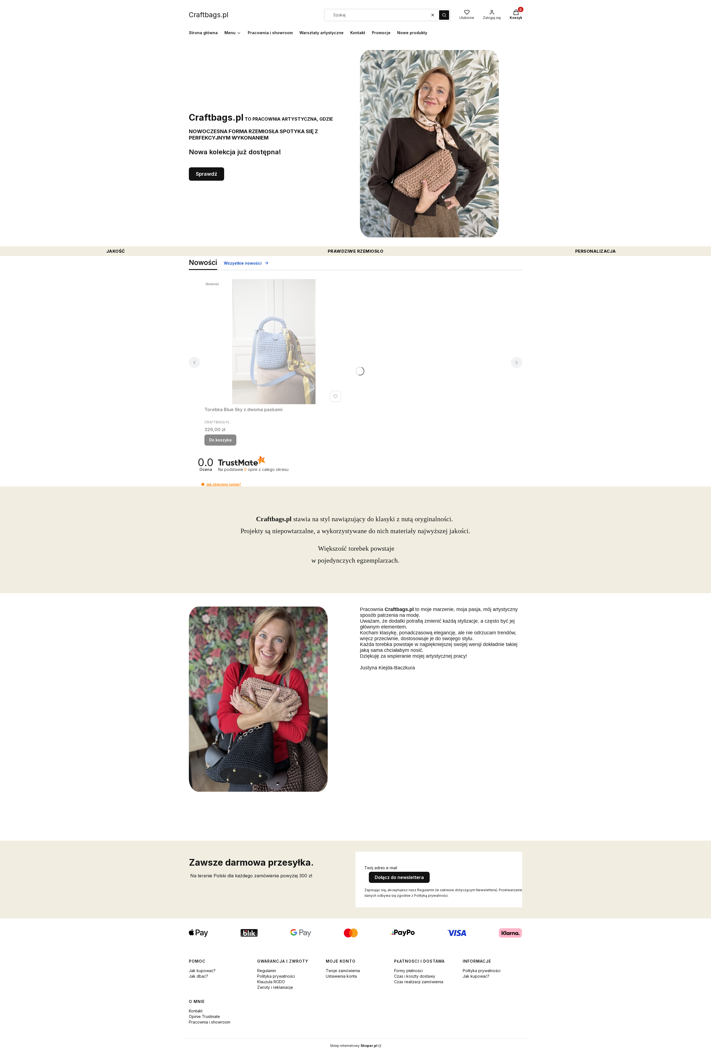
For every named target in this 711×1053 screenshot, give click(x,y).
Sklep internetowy (353, 1046)
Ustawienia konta (341, 976)
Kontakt (195, 1011)
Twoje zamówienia (343, 970)
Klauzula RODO (271, 981)
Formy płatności (408, 970)
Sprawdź (206, 174)
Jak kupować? (202, 970)
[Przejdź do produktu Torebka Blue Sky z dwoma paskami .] (273, 341)
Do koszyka (220, 440)
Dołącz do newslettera (399, 877)
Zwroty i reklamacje (275, 987)
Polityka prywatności (276, 976)
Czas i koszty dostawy (414, 976)
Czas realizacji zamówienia (418, 981)
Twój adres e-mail (380, 867)
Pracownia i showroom (209, 1022)
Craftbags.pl (208, 15)
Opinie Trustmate (204, 1016)
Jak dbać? (198, 976)
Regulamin (266, 970)
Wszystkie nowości (243, 263)
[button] (444, 15)
